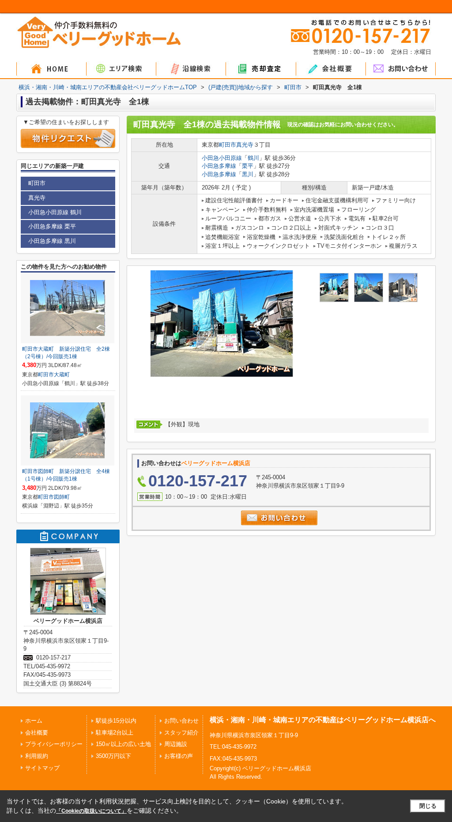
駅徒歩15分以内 (116, 720)
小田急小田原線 (222, 158)
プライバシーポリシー (54, 744)
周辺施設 (175, 744)
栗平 (247, 166)
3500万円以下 (113, 756)
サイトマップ (42, 768)
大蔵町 (62, 374)
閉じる (428, 806)
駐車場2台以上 (114, 732)
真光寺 (244, 144)
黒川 (247, 174)
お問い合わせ (181, 720)
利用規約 (36, 756)
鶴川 (253, 158)
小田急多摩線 (219, 166)
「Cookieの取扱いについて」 (91, 811)
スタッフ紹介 (181, 732)
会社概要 (36, 732)
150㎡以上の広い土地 (123, 744)
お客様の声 (178, 756)
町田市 (227, 144)
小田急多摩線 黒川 (52, 241)
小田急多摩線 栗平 (52, 226)
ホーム (33, 720)
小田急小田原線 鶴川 (55, 212)
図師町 (62, 497)
